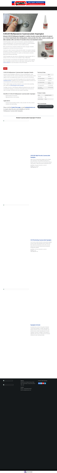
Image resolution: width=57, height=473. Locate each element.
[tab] (5, 68)
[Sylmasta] (28, 3)
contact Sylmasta (6, 62)
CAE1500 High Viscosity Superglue (17, 85)
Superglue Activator (7, 80)
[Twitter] (41, 383)
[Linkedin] (45, 383)
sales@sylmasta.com (30, 107)
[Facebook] (39, 383)
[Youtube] (43, 383)
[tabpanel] (28, 91)
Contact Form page (15, 107)
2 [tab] (46, 58)
